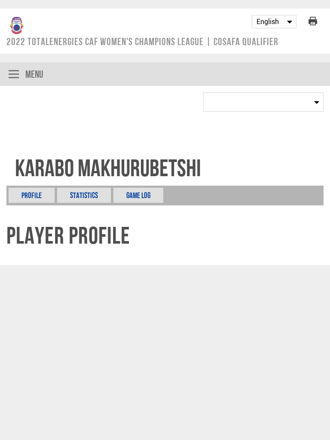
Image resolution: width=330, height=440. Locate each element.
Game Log (138, 195)
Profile (31, 195)
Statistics (84, 195)
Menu (34, 74)
